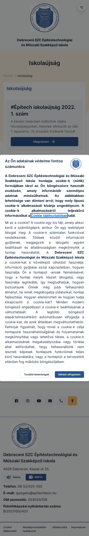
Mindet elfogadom (69, 374)
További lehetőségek (36, 374)
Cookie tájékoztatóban (49, 215)
